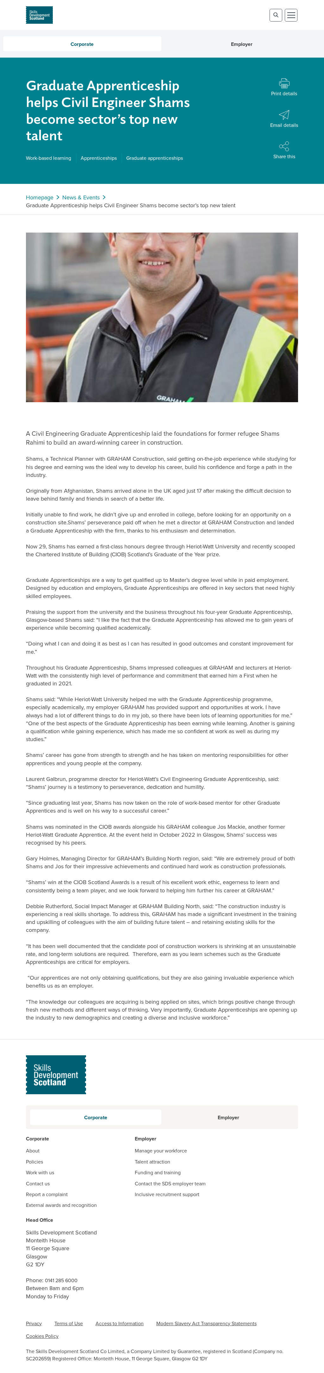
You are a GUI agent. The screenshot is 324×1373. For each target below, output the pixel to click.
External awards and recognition (61, 1204)
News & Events (81, 197)
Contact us (38, 1183)
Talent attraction (152, 1161)
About (33, 1150)
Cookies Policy (42, 1335)
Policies (34, 1161)
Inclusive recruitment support (167, 1194)
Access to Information (120, 1323)
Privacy (34, 1323)
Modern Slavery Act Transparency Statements (206, 1323)
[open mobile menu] (291, 15)
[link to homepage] (39, 15)
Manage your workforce (161, 1150)
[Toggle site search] (276, 15)
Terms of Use (68, 1323)
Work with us (40, 1172)
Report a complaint (47, 1194)
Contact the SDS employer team (170, 1183)
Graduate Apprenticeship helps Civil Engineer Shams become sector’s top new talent (130, 205)
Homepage (39, 197)
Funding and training (158, 1172)
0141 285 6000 (61, 1280)
